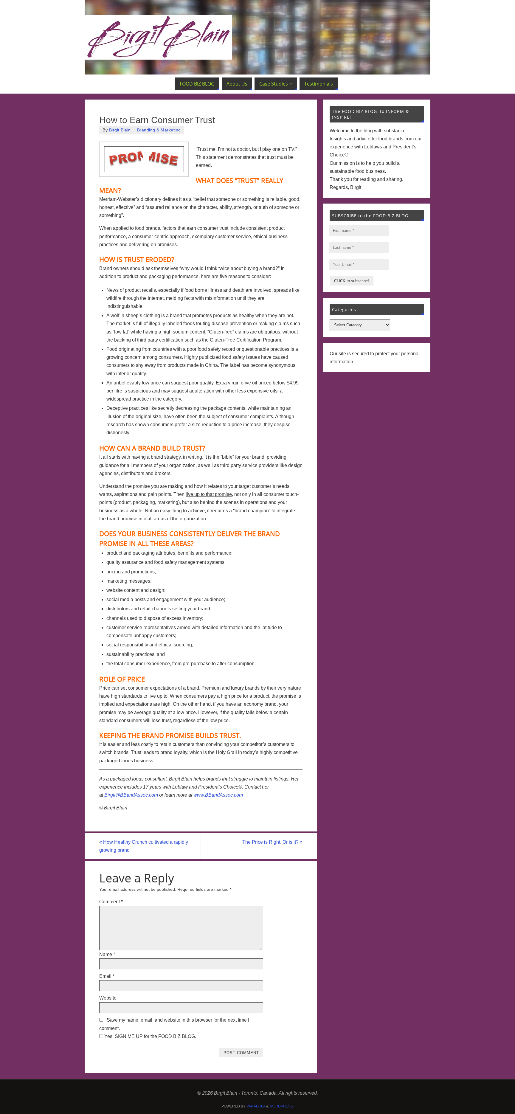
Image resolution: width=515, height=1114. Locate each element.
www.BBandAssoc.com (218, 795)
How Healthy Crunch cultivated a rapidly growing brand (143, 846)
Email (106, 976)
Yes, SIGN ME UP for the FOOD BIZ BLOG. (149, 1036)
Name (107, 954)
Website (108, 997)
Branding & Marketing (159, 130)
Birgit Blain (120, 130)
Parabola (255, 1106)
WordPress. (281, 1106)
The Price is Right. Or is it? (272, 842)
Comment (111, 901)
